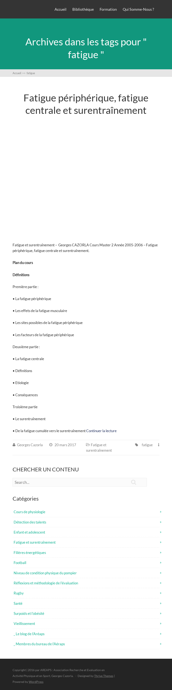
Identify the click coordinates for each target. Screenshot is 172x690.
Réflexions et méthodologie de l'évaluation (46, 583)
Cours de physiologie (29, 512)
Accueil (60, 9)
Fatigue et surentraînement (35, 542)
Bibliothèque (83, 9)
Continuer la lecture (101, 431)
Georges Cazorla (30, 445)
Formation (108, 9)
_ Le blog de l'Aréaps (29, 634)
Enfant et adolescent (29, 532)
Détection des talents (30, 522)
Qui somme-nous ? (138, 9)
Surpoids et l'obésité (29, 613)
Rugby (19, 593)
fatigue (147, 445)
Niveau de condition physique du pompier (45, 573)
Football (20, 562)
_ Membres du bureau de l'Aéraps (39, 644)
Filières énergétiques (30, 552)
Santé (18, 603)
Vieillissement (24, 623)
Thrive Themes (103, 676)
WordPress (36, 681)
